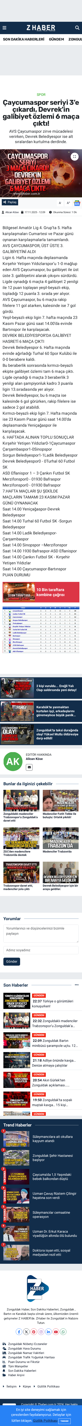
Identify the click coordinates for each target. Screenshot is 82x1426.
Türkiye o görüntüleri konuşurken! (52, 1003)
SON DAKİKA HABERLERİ (23, 39)
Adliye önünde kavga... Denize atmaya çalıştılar (54, 1063)
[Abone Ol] (77, 203)
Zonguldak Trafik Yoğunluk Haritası (31, 1357)
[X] (26, 1331)
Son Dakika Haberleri (22, 1371)
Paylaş (12, 202)
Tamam (64, 1421)
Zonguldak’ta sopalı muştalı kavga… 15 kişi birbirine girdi (52, 1103)
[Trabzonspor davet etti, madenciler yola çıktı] (21, 872)
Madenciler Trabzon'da (57, 851)
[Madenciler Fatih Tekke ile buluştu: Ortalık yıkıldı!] (61, 800)
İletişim (12, 1386)
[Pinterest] (33, 1331)
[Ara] (77, 28)
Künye (27, 1386)
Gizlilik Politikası (48, 1386)
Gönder (11, 961)
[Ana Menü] (4, 28)
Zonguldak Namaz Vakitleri (26, 1353)
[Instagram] (41, 1331)
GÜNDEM (56, 39)
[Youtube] (56, 1331)
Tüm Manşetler (18, 1366)
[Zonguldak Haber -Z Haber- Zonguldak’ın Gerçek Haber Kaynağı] (41, 28)
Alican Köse (12, 212)
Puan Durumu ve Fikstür (24, 1362)
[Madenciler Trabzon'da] (61, 838)
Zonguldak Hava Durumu (24, 1348)
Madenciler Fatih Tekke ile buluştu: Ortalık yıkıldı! (59, 815)
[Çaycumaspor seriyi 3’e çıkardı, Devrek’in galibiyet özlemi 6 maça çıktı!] (41, 173)
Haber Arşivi (16, 1375)
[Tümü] (77, 985)
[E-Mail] (29, 767)
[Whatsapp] (63, 1331)
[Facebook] (19, 1331)
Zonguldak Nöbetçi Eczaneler (27, 1344)
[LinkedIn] (48, 1331)
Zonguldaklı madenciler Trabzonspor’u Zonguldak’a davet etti (20, 817)
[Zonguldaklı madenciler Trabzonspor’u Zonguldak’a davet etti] (21, 800)
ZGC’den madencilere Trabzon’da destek (16, 853)
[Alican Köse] (12, 761)
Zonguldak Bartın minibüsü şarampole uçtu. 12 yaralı (54, 1043)
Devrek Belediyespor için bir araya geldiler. (60, 887)
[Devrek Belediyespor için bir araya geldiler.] (61, 872)
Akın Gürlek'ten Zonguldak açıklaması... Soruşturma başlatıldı (49, 1083)
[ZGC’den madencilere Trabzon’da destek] (21, 838)
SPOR (41, 95)
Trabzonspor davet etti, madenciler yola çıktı (18, 887)
